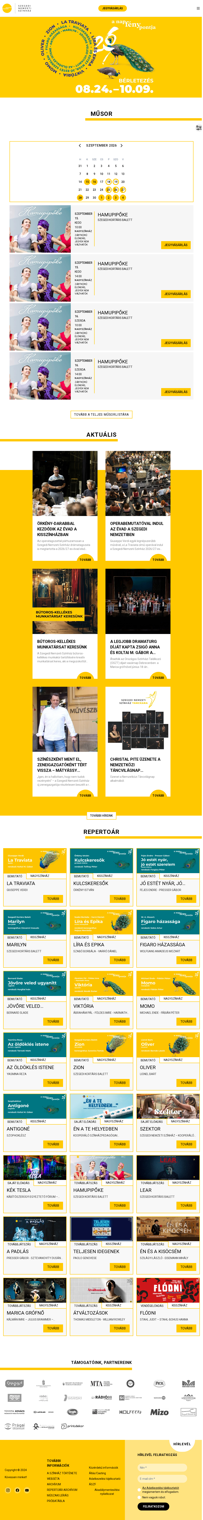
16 (94, 181)
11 (108, 173)
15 (87, 181)
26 (115, 189)
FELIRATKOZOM (153, 1506)
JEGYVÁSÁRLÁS (112, 8)
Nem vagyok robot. (154, 1497)
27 (122, 189)
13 (122, 173)
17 (101, 181)
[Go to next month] (122, 145)
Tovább (53, 899)
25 (108, 189)
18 (108, 181)
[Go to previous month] (81, 145)
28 (80, 197)
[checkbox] (139, 1489)
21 (80, 189)
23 (94, 189)
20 (122, 181)
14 (80, 181)
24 (101, 189)
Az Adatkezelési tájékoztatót (160, 1487)
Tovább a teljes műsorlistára (101, 414)
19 (115, 181)
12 (115, 173)
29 (87, 197)
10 (101, 173)
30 (94, 197)
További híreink (101, 815)
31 (80, 166)
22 (87, 189)
